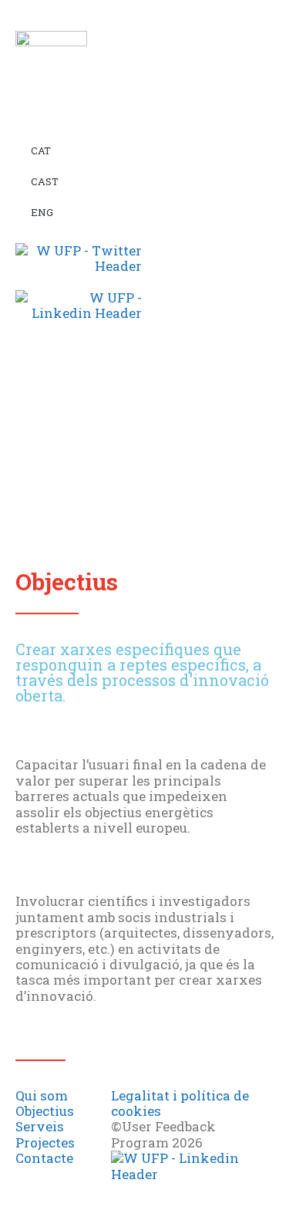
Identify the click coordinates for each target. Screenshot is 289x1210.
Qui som (41, 1095)
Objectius (44, 1111)
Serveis (39, 1126)
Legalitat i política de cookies (180, 1103)
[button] (132, 349)
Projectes (45, 1142)
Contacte (44, 1158)
